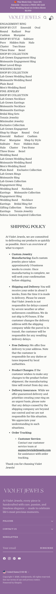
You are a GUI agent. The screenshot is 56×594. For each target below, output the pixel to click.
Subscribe (46, 548)
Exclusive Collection (12, 125)
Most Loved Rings (11, 65)
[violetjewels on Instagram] (10, 559)
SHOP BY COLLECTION (14, 53)
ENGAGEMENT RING (13, 23)
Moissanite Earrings (12, 110)
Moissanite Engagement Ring (18, 61)
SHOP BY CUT (8, 27)
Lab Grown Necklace (12, 98)
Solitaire (5, 143)
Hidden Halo (17, 42)
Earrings (5, 192)
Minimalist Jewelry (12, 121)
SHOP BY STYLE (10, 38)
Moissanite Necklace (12, 106)
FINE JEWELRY (9, 91)
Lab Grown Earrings (12, 102)
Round (4, 31)
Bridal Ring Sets (9, 113)
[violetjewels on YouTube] (19, 559)
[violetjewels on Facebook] (5, 559)
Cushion (5, 35)
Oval (37, 27)
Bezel (22, 50)
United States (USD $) (17, 572)
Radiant (16, 31)
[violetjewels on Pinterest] (14, 559)
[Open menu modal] (4, 17)
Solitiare (28, 38)
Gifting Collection (10, 207)
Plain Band (6, 83)
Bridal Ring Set (23, 203)
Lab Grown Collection (13, 181)
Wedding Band (9, 155)
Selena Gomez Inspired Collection (20, 215)
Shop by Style (32, 140)
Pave (3, 42)
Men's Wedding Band (13, 87)
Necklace (27, 188)
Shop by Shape (9, 132)
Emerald (26, 27)
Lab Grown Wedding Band (16, 76)
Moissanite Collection (27, 192)
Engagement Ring (11, 185)
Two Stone (18, 46)
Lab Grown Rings (10, 173)
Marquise (19, 35)
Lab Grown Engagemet (14, 128)
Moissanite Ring (10, 177)
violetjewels (26, 577)
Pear (27, 31)
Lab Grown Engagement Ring (18, 57)
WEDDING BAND (10, 68)
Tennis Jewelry (9, 117)
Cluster (4, 46)
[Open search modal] (45, 17)
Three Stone (7, 50)
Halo (31, 42)
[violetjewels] (25, 17)
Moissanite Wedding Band (16, 80)
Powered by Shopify (12, 583)
